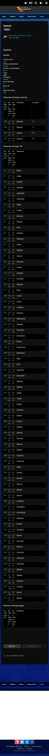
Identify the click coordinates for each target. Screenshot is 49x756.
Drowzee (20, 261)
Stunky (19, 535)
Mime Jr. (20, 546)
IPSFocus (19, 746)
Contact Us (21, 748)
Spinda (19, 415)
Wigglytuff (20, 199)
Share (12, 646)
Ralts (18, 358)
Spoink (19, 404)
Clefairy (19, 182)
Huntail (19, 472)
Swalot (19, 398)
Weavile (19, 569)
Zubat (19, 204)
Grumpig (20, 410)
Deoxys (19, 133)
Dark (5, 75)
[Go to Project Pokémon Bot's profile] (5, 36)
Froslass (20, 586)
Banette (20, 127)
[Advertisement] (24, 715)
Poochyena (21, 347)
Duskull (19, 450)
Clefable (20, 187)
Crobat (19, 296)
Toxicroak (20, 564)
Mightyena (21, 353)
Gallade (19, 575)
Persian (19, 221)
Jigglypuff (20, 193)
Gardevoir (20, 370)
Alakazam (20, 239)
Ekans (19, 170)
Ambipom (20, 501)
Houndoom (21, 335)
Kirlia (18, 364)
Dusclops (20, 455)
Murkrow (20, 313)
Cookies (29, 748)
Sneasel (20, 324)
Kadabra (20, 233)
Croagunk (20, 558)
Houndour (20, 330)
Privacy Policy (36, 746)
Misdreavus (21, 318)
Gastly (19, 244)
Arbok (19, 176)
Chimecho (20, 461)
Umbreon (20, 307)
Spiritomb (20, 552)
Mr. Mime (20, 278)
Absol (19, 467)
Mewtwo (20, 284)
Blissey (19, 341)
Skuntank (20, 541)
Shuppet (20, 121)
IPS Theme (9, 746)
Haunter (20, 250)
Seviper (19, 421)
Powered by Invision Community (24, 750)
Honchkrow (21, 512)
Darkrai (19, 598)
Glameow (20, 518)
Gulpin (19, 393)
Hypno (19, 267)
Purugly (19, 524)
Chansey (20, 273)
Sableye (20, 387)
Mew (18, 290)
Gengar (19, 256)
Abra (18, 227)
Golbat (19, 210)
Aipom (19, 301)
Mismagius (21, 507)
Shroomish (21, 375)
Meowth (20, 216)
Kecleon (20, 427)
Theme (26, 746)
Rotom (19, 592)
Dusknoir (20, 581)
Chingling (20, 529)
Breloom (20, 381)
